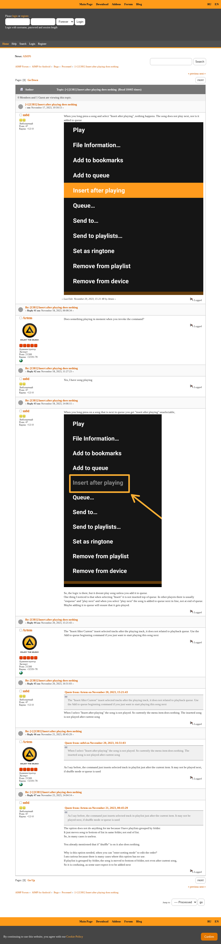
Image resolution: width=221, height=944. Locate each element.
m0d (26, 115)
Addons (116, 4)
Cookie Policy (74, 936)
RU (209, 4)
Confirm (209, 936)
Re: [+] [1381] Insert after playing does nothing (53, 731)
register (24, 15)
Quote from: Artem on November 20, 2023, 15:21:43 (96, 692)
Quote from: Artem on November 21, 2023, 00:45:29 (96, 807)
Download (102, 4)
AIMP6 (27, 56)
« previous (193, 73)
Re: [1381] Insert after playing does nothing (51, 307)
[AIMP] (21, 361)
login (14, 15)
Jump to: (166, 902)
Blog (139, 4)
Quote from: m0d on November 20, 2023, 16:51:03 (95, 742)
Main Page (86, 4)
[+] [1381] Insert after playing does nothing (51, 104)
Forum (128, 4)
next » (202, 73)
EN (217, 4)
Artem (27, 318)
